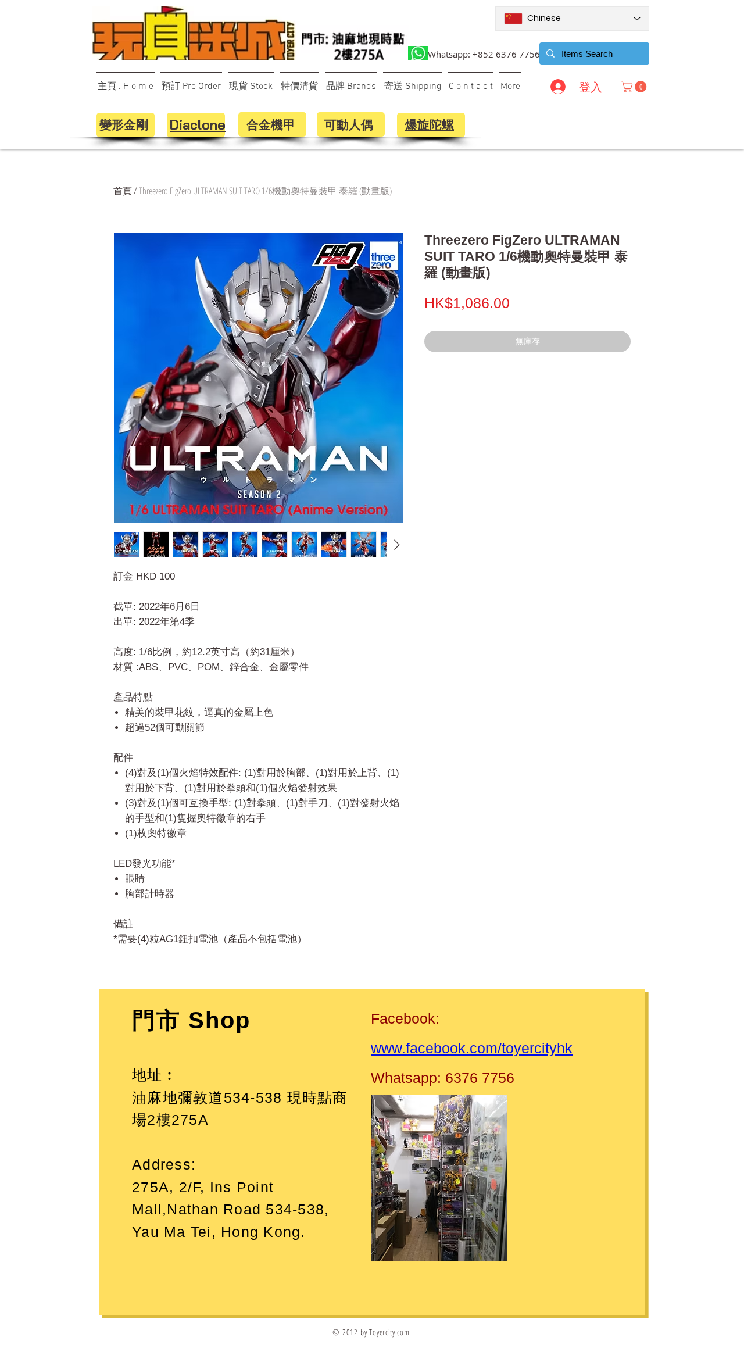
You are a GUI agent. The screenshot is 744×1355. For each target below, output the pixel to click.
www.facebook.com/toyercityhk (472, 1048)
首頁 (122, 190)
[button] (635, 86)
